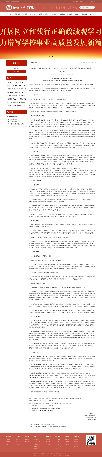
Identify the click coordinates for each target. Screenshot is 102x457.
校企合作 (69, 14)
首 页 (9, 14)
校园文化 (84, 14)
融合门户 (93, 1)
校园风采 (67, 439)
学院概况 (8, 439)
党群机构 (18, 439)
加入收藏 (87, 1)
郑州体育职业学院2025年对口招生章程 (43, 424)
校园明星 (67, 441)
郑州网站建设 (66, 455)
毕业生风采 (58, 446)
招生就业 (62, 14)
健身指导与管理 (38, 446)
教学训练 (48, 441)
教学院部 (18, 444)
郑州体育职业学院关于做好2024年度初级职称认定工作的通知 (49, 426)
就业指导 (57, 444)
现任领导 (8, 441)
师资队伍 (48, 439)
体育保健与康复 (38, 444)
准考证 (57, 448)
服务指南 (92, 14)
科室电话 (76, 441)
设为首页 (82, 1)
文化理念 (8, 444)
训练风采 (67, 444)
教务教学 (47, 14)
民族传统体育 (37, 439)
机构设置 (24, 14)
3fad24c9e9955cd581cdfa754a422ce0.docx (38, 410)
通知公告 (16, 71)
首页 (84, 62)
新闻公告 (32, 14)
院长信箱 (76, 439)
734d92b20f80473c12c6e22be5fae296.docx (38, 400)
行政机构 (18, 441)
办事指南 (76, 444)
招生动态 (57, 439)
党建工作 (54, 14)
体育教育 (36, 448)
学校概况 (17, 14)
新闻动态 (16, 68)
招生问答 (57, 441)
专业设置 (39, 14)
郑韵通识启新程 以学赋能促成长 (16, 105)
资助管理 (77, 14)
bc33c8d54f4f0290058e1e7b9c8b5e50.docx (38, 405)
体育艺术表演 (37, 441)
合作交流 (76, 446)
